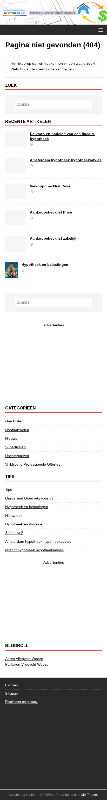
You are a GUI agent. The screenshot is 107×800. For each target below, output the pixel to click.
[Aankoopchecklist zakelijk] (15, 249)
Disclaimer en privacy (21, 702)
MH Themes (89, 795)
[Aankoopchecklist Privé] (15, 223)
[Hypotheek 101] (53, 22)
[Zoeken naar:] (53, 104)
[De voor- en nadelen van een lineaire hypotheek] (15, 144)
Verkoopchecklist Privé (50, 186)
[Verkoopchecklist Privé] (15, 196)
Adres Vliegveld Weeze (24, 659)
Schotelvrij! (14, 533)
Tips (8, 489)
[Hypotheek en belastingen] (11, 275)
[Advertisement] (53, 364)
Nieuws (11, 438)
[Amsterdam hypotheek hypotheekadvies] (15, 170)
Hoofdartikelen (17, 430)
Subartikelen (15, 447)
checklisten (14, 421)
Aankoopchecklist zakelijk (53, 238)
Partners (11, 685)
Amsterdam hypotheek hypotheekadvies (66, 160)
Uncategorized (17, 456)
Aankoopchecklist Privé (51, 212)
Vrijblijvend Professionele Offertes (32, 464)
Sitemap (11, 693)
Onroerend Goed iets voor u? (29, 498)
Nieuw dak (13, 515)
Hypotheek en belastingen (45, 264)
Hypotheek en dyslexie (23, 524)
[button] (100, 29)
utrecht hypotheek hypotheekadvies (34, 550)
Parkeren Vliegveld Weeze (27, 664)
